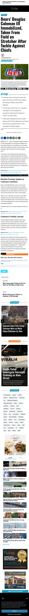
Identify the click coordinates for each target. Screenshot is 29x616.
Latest (4, 323)
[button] (27, 598)
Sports (4, 15)
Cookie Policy (10, 614)
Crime (4, 366)
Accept (14, 611)
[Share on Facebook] (2, 138)
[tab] (10, 458)
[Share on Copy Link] (19, 138)
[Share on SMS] (16, 138)
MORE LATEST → (7, 544)
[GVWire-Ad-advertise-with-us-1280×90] (14, 89)
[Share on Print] (10, 138)
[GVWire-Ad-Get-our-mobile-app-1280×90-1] (14, 176)
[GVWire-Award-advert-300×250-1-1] (15, 569)
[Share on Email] (13, 138)
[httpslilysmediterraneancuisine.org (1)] (15, 455)
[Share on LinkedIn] (7, 138)
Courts (22, 4)
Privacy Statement (17, 614)
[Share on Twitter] (5, 138)
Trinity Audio (13, 132)
